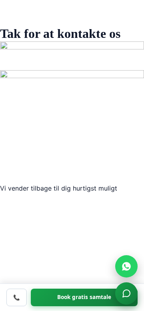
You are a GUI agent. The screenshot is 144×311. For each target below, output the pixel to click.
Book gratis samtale (84, 297)
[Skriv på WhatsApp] (126, 266)
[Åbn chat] (126, 293)
